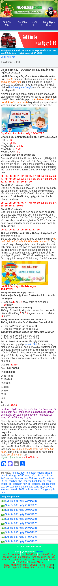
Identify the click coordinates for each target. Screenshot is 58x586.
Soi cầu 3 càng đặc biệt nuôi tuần (31, 414)
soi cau (39, 475)
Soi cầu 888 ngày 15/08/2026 (21, 532)
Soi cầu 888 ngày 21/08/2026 (21, 505)
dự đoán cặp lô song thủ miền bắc (19, 409)
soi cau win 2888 (15, 489)
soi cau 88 (39, 478)
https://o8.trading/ (20, 567)
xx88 (7, 564)
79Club (33, 564)
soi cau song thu (34, 486)
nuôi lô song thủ (25, 475)
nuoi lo (15, 472)
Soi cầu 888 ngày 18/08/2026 (21, 518)
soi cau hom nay (18, 484)
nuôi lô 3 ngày (28, 472)
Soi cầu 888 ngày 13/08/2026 (21, 541)
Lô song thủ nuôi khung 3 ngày (26, 416)
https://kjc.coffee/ (19, 564)
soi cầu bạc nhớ (13, 481)
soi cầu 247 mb (39, 559)
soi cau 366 (26, 478)
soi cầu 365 (30, 344)
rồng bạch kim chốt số (19, 559)
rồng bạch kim (39, 557)
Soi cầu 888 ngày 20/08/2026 (21, 510)
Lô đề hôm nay (8, 57)
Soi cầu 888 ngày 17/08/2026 (21, 523)
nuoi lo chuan (44, 472)
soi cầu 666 (24, 557)
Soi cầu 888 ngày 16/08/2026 (21, 527)
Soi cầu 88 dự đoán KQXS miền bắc (32, 50)
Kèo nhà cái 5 (38, 567)
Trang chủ (6, 50)
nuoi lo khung (8, 475)
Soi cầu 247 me (36, 562)
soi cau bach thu (33, 481)
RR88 (42, 564)
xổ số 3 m (21, 562)
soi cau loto (34, 484)
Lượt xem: (7, 62)
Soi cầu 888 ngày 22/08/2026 (21, 500)
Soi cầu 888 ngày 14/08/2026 (21, 537)
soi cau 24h (12, 478)
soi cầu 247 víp (29, 554)
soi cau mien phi (15, 486)
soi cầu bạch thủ (11, 554)
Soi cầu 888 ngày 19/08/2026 (21, 514)
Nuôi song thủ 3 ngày (21, 87)
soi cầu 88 (44, 554)
